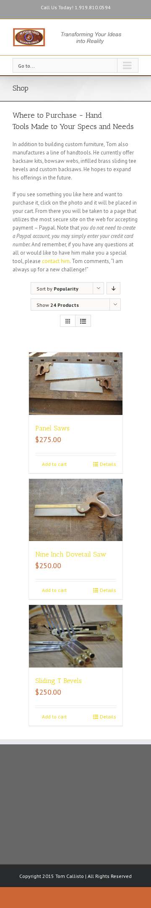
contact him (56, 261)
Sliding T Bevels (58, 681)
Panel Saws (52, 428)
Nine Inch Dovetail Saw (70, 554)
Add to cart (54, 464)
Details (108, 464)
